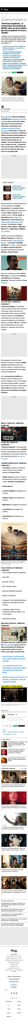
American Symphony (12, 732)
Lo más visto (6, 739)
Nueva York (16, 13)
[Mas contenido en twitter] (14, 993)
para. (5, 231)
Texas (11, 13)
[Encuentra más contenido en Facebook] (2, 72)
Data (19, 1005)
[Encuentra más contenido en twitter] (6, 72)
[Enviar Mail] (2, 109)
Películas (21, 732)
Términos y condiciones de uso (14, 976)
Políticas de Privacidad (14, 978)
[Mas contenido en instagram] (16, 993)
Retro (19, 1009)
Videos (19, 1001)
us (8, 1005)
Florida (2, 13)
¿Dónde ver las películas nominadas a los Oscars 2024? (18, 187)
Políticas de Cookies (14, 981)
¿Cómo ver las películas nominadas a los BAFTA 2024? (18, 196)
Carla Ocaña (6, 109)
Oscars (15, 734)
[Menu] (2, 9)
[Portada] (14, 952)
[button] (5, 698)
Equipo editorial (14, 954)
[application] (14, 694)
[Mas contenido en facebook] (11, 993)
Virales (9, 1012)
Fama (9, 1009)
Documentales (7, 734)
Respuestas (9, 1001)
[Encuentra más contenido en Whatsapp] (9, 72)
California (7, 13)
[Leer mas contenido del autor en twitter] (16, 714)
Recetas (19, 1012)
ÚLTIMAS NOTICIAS (7, 901)
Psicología (21, 13)
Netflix (4, 732)
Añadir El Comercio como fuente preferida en (14, 19)
